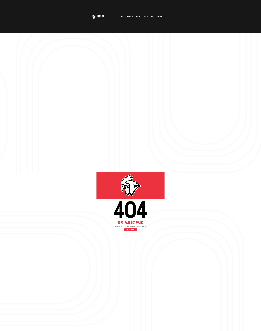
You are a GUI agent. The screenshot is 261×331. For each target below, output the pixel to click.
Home (122, 16)
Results (138, 16)
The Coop (129, 16)
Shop (145, 16)
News (152, 16)
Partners (160, 16)
